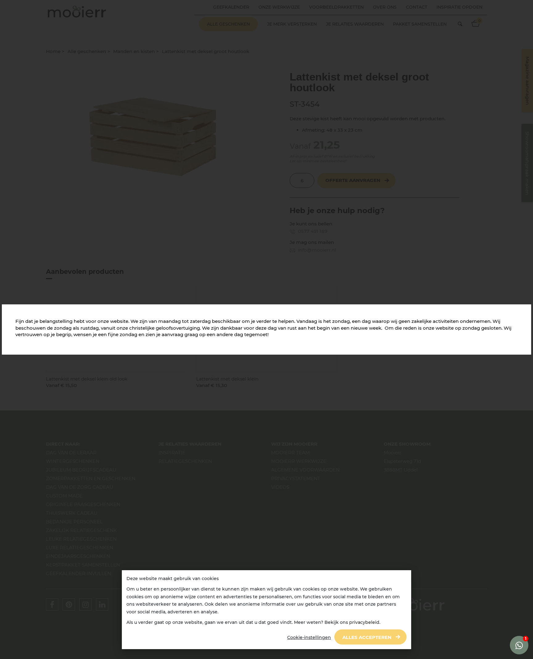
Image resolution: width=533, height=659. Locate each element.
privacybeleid (364, 622)
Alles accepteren (366, 637)
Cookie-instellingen (309, 637)
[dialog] (266, 609)
